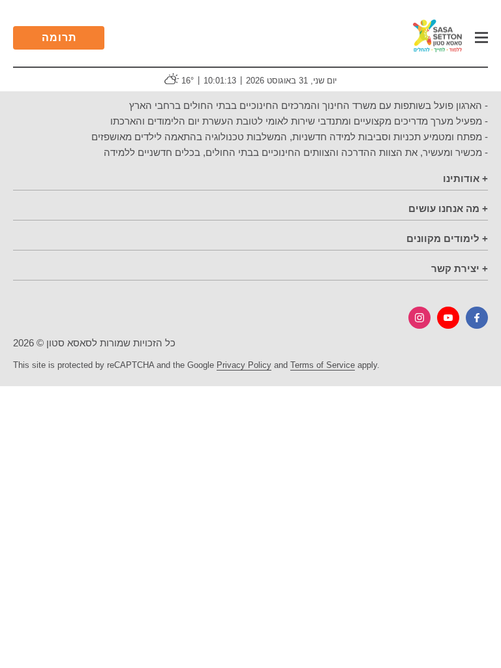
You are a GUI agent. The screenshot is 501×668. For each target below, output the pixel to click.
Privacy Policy (244, 365)
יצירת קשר (455, 268)
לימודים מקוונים (442, 238)
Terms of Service (322, 365)
